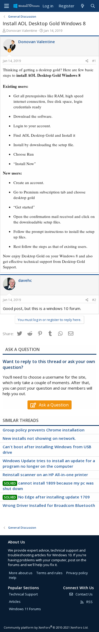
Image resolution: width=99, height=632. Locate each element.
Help (12, 577)
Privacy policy (77, 572)
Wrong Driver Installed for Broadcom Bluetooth (49, 505)
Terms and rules (49, 572)
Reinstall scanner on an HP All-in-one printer (45, 474)
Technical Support (23, 594)
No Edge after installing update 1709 (54, 497)
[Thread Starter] (9, 50)
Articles (15, 601)
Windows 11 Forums (25, 608)
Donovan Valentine (21, 30)
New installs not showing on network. (39, 438)
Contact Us (84, 594)
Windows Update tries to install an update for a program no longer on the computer (49, 463)
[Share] (87, 61)
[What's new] (82, 6)
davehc (25, 280)
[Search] (93, 6)
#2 (94, 300)
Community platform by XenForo (46, 627)
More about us (20, 572)
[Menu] (6, 6)
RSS (89, 601)
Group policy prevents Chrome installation (43, 429)
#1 (94, 61)
